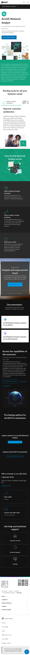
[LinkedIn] (26, 581)
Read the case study (14, 284)
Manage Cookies (6, 643)
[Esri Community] (19, 584)
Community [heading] (5, 600)
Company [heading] (4, 606)
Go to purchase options (9, 37)
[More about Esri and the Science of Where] (5, 584)
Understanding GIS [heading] (7, 603)
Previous (9, 293)
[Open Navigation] (28, 2)
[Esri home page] (4, 2)
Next (20, 293)
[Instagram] (23, 584)
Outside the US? (6, 486)
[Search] (24, 2)
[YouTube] (26, 584)
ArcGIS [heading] (3, 596)
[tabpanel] (15, 127)
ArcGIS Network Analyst (9, 7)
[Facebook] (19, 581)
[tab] (11, 102)
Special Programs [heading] (6, 610)
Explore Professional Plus (10, 381)
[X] (23, 581)
